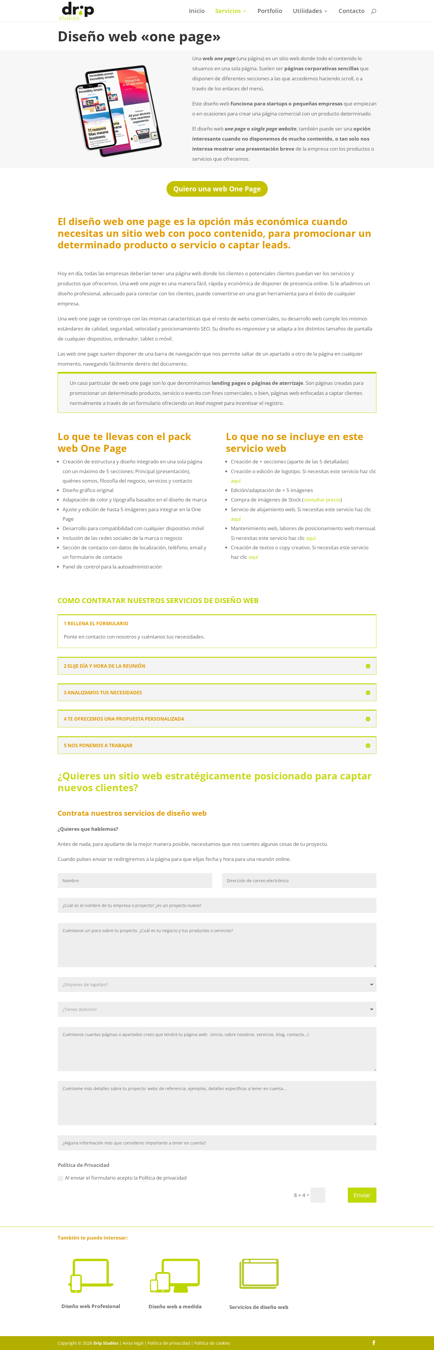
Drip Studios (105, 1343)
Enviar (362, 1195)
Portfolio (269, 12)
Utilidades (307, 12)
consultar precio (322, 499)
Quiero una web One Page (217, 188)
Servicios (228, 12)
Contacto (352, 12)
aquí (236, 480)
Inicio (197, 12)
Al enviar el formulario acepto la (126, 1177)
